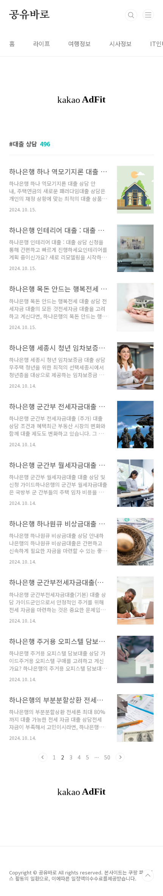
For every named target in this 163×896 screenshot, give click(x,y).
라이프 (41, 43)
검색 (131, 15)
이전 (42, 757)
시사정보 (120, 43)
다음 (120, 757)
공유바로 (29, 15)
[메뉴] (148, 14)
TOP (148, 876)
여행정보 (79, 43)
